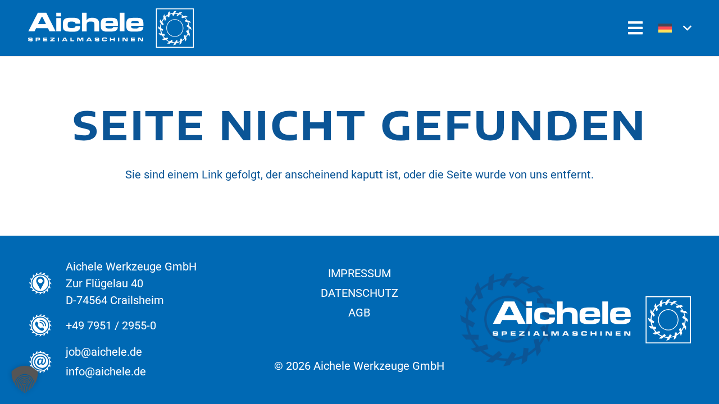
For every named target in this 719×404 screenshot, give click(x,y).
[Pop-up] (635, 28)
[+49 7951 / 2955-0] (47, 325)
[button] (674, 28)
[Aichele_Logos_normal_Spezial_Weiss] (111, 28)
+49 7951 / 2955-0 (111, 325)
